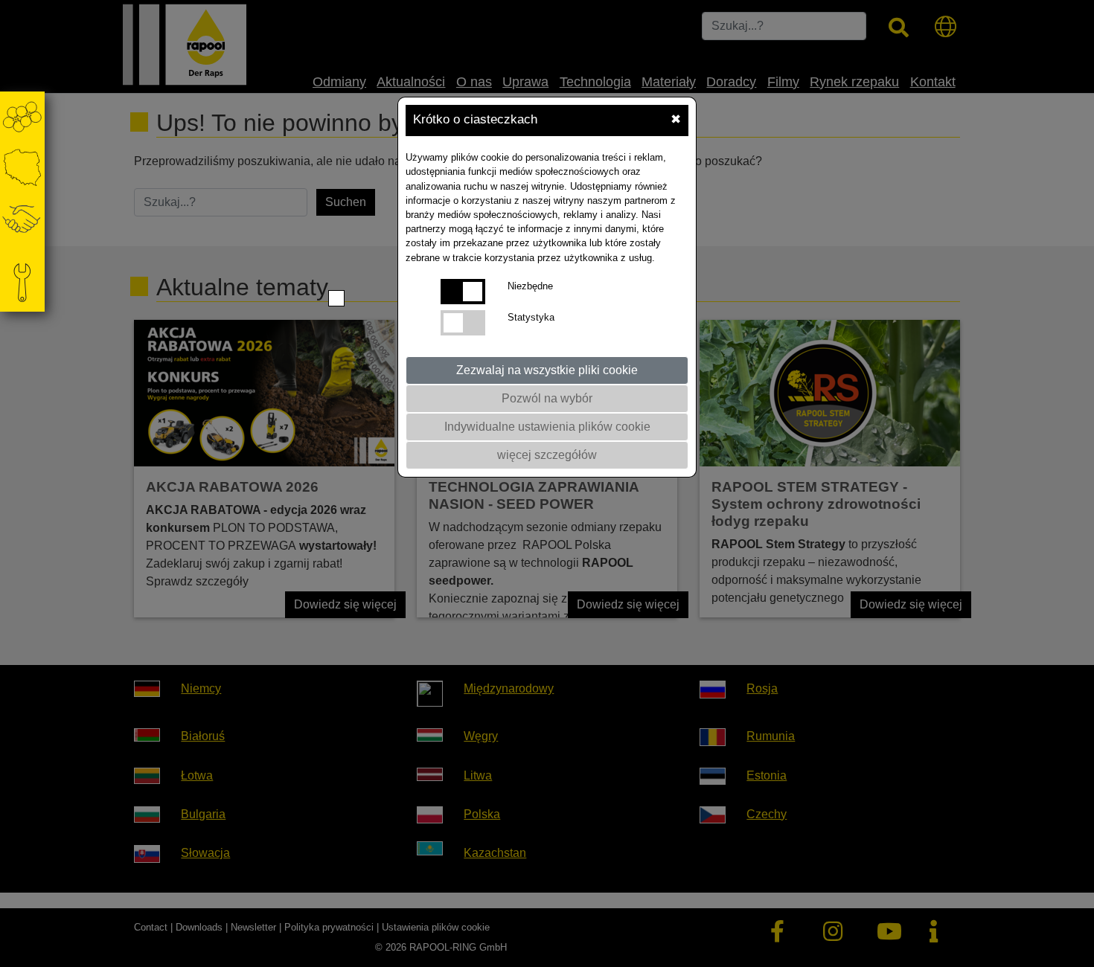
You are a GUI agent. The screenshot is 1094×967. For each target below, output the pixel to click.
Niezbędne (530, 286)
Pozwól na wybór (547, 398)
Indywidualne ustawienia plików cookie (547, 426)
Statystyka (531, 317)
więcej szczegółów (547, 455)
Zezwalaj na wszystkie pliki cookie (547, 370)
